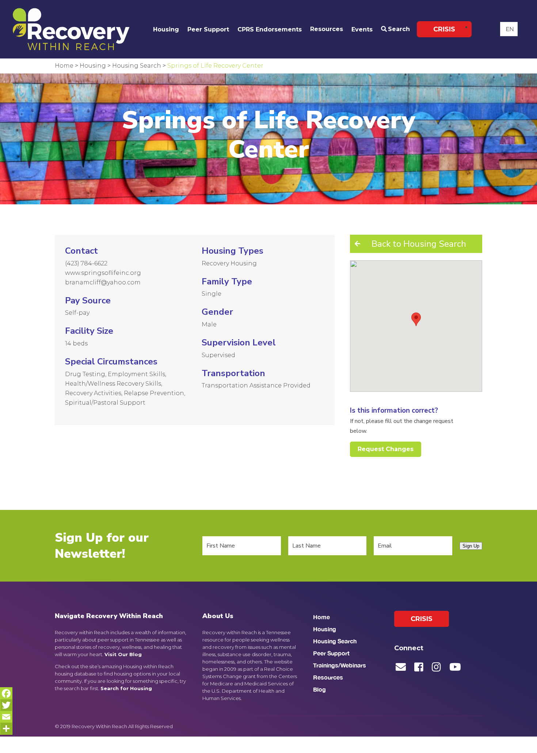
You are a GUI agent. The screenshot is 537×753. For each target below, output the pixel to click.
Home (321, 616)
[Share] (6, 728)
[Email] (6, 717)
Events (362, 29)
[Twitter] (6, 705)
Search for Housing (126, 688)
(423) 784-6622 (86, 263)
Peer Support (208, 29)
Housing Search (335, 640)
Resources (326, 29)
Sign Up (470, 546)
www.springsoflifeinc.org (103, 272)
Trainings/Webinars (339, 665)
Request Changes (386, 449)
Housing (166, 29)
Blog (319, 689)
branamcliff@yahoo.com (103, 282)
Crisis (444, 29)
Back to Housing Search (419, 244)
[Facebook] (6, 693)
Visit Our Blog (123, 654)
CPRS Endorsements (269, 29)
